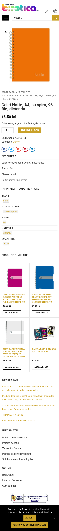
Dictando (7, 233)
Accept (29, 518)
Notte (5, 201)
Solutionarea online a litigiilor (17, 459)
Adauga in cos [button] (11, 313)
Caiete (17, 95)
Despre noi (8, 475)
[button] (6, 32)
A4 (4, 222)
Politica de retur (10, 443)
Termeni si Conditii (12, 448)
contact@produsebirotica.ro (21, 420)
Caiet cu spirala (10, 211)
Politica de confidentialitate (16, 453)
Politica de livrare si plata (15, 437)
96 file (6, 243)
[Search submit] (55, 18)
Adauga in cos (30, 130)
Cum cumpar (9, 485)
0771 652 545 (16, 415)
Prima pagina (9, 92)
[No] (54, 518)
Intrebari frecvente (11, 480)
